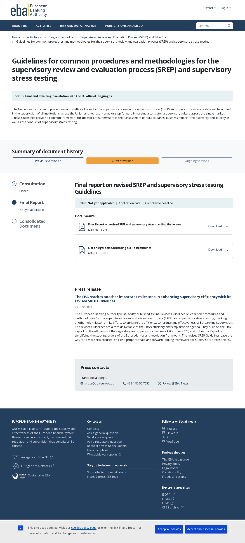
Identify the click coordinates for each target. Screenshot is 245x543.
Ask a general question (102, 433)
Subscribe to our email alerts (106, 472)
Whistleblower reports (102, 454)
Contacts (93, 429)
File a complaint (97, 450)
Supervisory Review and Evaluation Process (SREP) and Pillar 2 (122, 37)
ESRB (165, 503)
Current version (122, 161)
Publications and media (124, 26)
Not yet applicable (31, 205)
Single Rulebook (60, 37)
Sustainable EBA (39, 475)
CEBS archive (171, 507)
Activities (43, 26)
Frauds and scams (174, 477)
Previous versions (47, 161)
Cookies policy (171, 472)
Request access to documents (107, 446)
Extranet (208, 7)
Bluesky (171, 429)
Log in (224, 7)
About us (19, 26)
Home (16, 37)
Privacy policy (171, 464)
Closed (32, 187)
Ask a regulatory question (104, 442)
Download (215, 226)
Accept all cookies (169, 529)
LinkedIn (172, 433)
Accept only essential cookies (206, 529)
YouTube (172, 442)
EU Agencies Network (35, 466)
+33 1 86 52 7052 (138, 383)
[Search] (229, 25)
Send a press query (100, 437)
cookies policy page (83, 527)
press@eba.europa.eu (99, 383)
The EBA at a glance (175, 459)
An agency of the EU (34, 457)
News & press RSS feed (102, 477)
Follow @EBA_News (175, 383)
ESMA (166, 499)
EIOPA (166, 494)
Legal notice (170, 468)
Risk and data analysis (78, 26)
